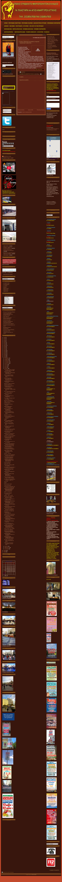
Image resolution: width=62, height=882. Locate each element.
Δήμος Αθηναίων (6, 316)
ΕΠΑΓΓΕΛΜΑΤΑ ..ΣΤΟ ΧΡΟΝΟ (22, 26)
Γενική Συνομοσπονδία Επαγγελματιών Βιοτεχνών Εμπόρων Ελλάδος (8, 314)
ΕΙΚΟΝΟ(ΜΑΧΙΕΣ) (8, 29)
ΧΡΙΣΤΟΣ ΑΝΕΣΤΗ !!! (8, 384)
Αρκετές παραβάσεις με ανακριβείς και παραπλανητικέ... (8, 409)
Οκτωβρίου (6, 360)
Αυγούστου (6, 363)
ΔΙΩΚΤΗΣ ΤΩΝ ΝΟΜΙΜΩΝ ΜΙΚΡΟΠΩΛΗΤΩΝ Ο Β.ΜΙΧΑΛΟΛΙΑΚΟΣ (9, 489)
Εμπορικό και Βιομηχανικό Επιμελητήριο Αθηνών (8, 322)
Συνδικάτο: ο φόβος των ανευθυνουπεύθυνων (7, 248)
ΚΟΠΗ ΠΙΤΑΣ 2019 (50, 36)
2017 (4, 349)
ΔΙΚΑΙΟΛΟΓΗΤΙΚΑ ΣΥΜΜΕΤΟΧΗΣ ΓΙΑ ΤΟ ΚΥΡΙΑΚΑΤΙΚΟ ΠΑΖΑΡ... (9, 537)
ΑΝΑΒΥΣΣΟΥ (5, 291)
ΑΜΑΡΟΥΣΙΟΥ (6, 288)
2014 (4, 353)
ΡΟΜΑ (5, 419)
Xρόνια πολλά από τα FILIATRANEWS (8, 407)
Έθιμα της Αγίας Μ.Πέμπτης (9, 401)
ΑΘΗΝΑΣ (5, 287)
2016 (4, 350)
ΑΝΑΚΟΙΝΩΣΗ (6, 255)
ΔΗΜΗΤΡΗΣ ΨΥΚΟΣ (7, 156)
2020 (4, 345)
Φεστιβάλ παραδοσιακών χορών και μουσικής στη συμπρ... (9, 540)
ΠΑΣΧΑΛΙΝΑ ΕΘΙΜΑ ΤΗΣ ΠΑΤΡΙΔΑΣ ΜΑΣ (8, 437)
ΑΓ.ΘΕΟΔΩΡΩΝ (6, 284)
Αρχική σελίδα (30, 109)
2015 (4, 351)
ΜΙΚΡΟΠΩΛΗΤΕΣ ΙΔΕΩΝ (20, 32)
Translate (10, 38)
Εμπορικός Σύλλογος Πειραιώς (8, 329)
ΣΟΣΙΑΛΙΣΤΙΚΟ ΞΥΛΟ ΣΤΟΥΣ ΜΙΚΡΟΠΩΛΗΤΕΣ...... (9, 507)
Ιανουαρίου (6, 548)
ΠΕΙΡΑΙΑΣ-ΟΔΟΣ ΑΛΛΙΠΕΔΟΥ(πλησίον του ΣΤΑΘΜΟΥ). (9, 534)
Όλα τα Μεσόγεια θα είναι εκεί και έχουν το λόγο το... (9, 392)
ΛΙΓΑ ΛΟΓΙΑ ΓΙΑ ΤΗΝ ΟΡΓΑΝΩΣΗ (36, 26)
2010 (4, 550)
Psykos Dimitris (34, 874)
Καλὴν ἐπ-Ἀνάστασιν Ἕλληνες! (8, 394)
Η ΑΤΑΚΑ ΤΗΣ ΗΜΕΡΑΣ (8, 529)
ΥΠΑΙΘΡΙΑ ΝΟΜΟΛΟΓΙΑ (31, 32)
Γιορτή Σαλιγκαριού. (7, 485)
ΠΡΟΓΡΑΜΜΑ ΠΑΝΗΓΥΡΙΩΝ (14, 23)
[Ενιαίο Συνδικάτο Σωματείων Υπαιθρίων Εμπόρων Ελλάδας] (6, 104)
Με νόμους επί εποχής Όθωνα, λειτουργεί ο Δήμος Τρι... (9, 479)
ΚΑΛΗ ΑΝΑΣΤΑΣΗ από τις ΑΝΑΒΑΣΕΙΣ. (9, 396)
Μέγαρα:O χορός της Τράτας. (9, 383)
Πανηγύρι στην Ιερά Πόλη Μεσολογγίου (8, 470)
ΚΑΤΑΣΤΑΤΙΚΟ (40, 32)
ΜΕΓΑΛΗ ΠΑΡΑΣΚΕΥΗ (8, 400)
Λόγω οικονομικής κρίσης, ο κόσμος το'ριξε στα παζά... (9, 477)
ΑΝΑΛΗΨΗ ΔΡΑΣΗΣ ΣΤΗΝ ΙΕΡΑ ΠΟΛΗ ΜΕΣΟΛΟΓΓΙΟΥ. (9, 474)
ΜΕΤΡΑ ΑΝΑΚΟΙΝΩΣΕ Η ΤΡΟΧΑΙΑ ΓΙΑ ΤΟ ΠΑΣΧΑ (9, 448)
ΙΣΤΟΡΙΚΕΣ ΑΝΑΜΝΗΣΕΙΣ (52, 46)
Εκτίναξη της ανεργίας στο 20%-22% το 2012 (9, 497)
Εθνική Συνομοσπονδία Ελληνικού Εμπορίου (7, 318)
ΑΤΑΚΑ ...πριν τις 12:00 (8, 495)
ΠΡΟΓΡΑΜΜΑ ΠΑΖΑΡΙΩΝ (27, 23)
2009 (4, 551)
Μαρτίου (6, 546)
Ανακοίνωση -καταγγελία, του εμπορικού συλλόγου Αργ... (9, 487)
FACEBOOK (46, 32)
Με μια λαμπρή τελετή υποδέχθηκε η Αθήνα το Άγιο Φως (9, 389)
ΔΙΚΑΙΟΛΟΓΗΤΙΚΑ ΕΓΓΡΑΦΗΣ (39, 23)
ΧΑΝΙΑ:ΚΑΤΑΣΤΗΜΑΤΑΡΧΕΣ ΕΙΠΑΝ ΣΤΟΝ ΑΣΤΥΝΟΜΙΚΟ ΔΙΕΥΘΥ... (9, 502)
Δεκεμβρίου (7, 358)
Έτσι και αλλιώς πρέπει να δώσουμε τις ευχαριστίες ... (9, 509)
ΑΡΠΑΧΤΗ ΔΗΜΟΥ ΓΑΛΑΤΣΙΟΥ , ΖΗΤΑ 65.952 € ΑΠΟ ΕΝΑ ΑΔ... (9, 372)
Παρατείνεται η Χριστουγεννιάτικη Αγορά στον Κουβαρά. (9, 253)
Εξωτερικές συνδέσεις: (9, 295)
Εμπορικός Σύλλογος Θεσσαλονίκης (7, 328)
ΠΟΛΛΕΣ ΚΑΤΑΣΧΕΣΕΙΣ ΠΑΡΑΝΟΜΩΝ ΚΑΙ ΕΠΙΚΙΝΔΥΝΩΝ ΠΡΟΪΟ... (9, 526)
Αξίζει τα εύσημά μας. (8, 491)
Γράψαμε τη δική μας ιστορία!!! (9, 435)
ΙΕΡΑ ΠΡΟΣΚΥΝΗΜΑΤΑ (51, 45)
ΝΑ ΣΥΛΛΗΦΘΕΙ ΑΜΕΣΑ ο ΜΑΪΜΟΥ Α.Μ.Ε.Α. (9, 421)
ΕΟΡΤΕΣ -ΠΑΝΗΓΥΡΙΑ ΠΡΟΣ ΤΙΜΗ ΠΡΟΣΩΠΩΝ (52, 41)
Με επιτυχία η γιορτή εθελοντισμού (8, 494)
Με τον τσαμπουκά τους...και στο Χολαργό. (9, 442)
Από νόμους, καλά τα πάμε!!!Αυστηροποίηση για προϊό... (9, 370)
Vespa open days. (7, 463)
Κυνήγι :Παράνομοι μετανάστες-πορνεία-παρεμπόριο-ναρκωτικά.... (29, 42)
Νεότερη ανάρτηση (21, 109)
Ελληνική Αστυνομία (6, 320)
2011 (4, 357)
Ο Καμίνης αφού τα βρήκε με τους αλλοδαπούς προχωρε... (9, 417)
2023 (4, 341)
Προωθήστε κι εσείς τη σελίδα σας (7, 105)
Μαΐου (6, 367)
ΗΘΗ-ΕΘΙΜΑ (12, 26)
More (4, 129)
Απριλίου (6, 368)
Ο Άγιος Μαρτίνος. (7, 462)
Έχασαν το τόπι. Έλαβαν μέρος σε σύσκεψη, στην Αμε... (9, 423)
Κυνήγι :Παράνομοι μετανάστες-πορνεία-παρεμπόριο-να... (8, 379)
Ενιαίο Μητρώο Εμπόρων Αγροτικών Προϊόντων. (8, 457)
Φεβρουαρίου (7, 547)
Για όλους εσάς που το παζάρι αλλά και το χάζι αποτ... (9, 429)
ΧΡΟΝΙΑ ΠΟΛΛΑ (7, 402)
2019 (4, 346)
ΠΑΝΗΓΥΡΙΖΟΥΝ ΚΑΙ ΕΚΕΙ (52, 39)
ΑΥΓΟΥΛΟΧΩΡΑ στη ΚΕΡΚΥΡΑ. (8, 440)
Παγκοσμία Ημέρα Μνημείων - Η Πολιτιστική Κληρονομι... (9, 444)
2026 (4, 337)
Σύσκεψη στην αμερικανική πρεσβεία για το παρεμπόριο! (9, 427)
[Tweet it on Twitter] (22, 72)
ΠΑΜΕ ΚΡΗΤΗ (6, 246)
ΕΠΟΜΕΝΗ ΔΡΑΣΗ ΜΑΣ (28, 29)
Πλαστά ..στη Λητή (7, 453)
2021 (4, 344)
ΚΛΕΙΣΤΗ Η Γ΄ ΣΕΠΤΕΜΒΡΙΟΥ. (7, 513)
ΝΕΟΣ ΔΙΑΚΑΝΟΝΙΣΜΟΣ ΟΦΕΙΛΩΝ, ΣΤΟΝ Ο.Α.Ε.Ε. (9, 532)
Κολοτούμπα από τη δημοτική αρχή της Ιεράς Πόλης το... (9, 455)
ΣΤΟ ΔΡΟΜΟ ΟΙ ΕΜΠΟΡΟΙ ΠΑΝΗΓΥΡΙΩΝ (9, 516)
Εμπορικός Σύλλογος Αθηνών (8, 323)
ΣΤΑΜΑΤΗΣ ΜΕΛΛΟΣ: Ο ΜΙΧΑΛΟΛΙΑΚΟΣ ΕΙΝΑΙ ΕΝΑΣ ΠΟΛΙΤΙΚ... (9, 460)
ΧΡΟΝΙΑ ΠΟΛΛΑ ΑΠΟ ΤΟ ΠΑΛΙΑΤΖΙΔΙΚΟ (8, 386)
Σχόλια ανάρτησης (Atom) (27, 112)
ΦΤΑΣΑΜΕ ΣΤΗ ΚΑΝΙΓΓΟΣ (9, 510)
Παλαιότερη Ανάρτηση (41, 109)
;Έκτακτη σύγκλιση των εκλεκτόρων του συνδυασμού (8, 250)
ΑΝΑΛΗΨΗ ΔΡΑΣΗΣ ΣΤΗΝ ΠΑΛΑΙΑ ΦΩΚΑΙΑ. (9, 446)
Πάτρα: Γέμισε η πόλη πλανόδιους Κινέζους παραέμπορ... (8, 451)
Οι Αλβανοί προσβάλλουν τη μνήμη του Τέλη (9, 499)
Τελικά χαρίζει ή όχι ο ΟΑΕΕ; (9, 528)
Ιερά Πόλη (6, 481)
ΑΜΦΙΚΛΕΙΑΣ (5, 289)
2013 (4, 354)
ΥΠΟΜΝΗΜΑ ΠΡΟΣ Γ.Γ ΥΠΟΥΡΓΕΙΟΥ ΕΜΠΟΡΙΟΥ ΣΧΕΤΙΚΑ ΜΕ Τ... (9, 518)
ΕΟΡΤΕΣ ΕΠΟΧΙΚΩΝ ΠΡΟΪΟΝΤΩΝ (51, 43)
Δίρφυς (5, 482)
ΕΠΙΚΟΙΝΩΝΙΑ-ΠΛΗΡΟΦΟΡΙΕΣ (53, 23)
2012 (4, 355)
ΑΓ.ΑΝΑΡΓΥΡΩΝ (6, 283)
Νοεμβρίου (6, 359)
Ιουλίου (6, 364)
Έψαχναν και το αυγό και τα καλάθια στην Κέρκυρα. (9, 434)
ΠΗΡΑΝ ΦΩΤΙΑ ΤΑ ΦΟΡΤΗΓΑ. (9, 514)
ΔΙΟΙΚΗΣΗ (6, 26)
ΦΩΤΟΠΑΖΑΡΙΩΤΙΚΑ (8, 32)
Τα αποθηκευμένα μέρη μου (53, 158)
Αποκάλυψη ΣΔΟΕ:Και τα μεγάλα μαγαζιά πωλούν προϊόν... (9, 412)
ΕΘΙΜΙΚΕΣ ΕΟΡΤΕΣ (51, 38)
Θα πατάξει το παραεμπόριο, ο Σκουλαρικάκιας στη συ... (9, 467)
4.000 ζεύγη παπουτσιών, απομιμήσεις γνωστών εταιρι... (8, 543)
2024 (4, 340)
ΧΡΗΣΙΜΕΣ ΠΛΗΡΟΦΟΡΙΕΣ (40, 29)
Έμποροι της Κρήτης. (8, 414)
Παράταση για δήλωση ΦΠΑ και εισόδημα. (9, 465)
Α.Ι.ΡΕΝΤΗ (5, 285)
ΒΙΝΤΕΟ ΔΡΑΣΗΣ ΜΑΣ (17, 29)
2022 (4, 342)
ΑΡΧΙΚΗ (6, 23)
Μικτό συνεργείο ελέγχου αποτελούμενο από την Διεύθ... (8, 376)
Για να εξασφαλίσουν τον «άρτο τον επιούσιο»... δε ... (9, 524)
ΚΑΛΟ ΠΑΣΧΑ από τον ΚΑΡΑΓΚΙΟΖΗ (8, 432)
